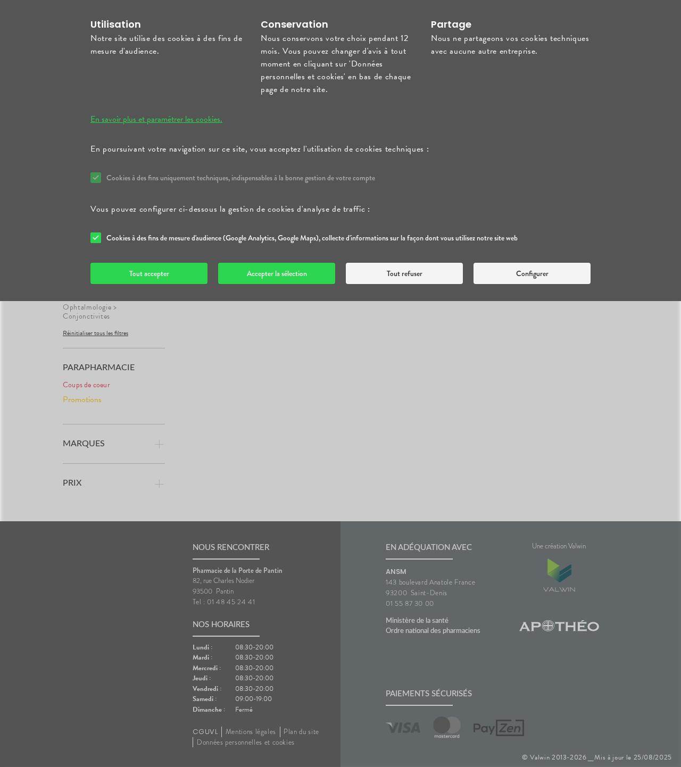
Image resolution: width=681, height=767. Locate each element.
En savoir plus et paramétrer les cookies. (156, 119)
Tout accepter (149, 273)
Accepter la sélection (277, 273)
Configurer (532, 273)
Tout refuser (404, 273)
